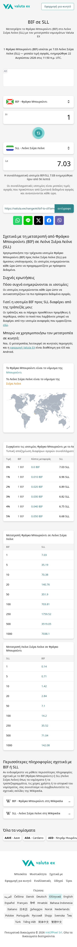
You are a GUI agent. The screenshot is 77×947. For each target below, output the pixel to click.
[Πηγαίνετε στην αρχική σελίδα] (16, 6)
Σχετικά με (56, 874)
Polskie (9, 915)
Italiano (12, 909)
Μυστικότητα (38, 874)
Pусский (37, 915)
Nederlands (62, 909)
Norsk (48, 909)
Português (22, 915)
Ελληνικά (55, 896)
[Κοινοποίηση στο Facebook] (48, 220)
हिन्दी (32, 903)
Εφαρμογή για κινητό (57, 6)
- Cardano (34, 838)
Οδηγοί (58, 881)
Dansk (30, 896)
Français (22, 903)
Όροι (69, 881)
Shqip (48, 915)
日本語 (23, 909)
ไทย (69, 915)
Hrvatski (42, 903)
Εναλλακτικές (42, 881)
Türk (18, 922)
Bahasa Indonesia (61, 903)
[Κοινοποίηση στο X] (38, 220)
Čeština (19, 896)
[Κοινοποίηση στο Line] (28, 220)
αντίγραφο (64, 208)
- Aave (12, 838)
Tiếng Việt (29, 922)
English (68, 896)
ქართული (36, 909)
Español (10, 903)
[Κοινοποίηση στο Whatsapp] (17, 220)
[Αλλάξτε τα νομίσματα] (38, 133)
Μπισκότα (20, 874)
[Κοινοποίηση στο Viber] (59, 220)
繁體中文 (56, 922)
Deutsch (41, 896)
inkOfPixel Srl (53, 932)
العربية (8, 896)
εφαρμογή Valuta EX (22, 347)
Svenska (60, 915)
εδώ (5, 325)
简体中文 (43, 922)
